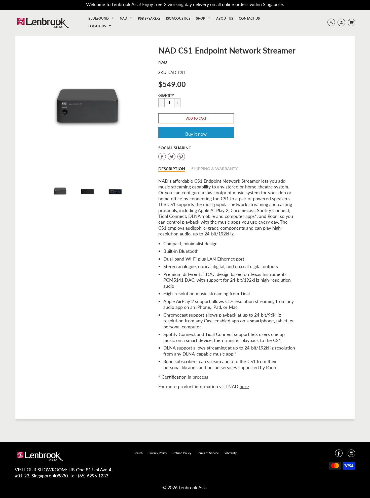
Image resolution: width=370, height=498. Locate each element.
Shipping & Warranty (214, 168)
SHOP (201, 18)
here (244, 386)
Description (171, 168)
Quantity (166, 95)
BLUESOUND (98, 18)
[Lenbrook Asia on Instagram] (351, 455)
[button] (196, 118)
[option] (88, 108)
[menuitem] (101, 18)
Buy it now (196, 134)
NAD (124, 18)
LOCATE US (97, 26)
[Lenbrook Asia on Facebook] (339, 455)
